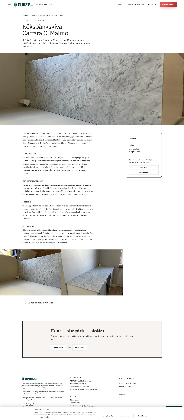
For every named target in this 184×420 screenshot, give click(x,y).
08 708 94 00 (131, 4)
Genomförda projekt (29, 15)
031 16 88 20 (141, 4)
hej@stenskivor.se (91, 390)
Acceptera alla (108, 416)
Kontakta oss (143, 172)
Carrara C (132, 138)
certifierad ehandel (123, 393)
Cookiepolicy (45, 417)
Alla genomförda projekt (37, 303)
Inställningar (142, 416)
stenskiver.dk (123, 387)
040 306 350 (152, 4)
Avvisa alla (125, 416)
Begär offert (143, 167)
